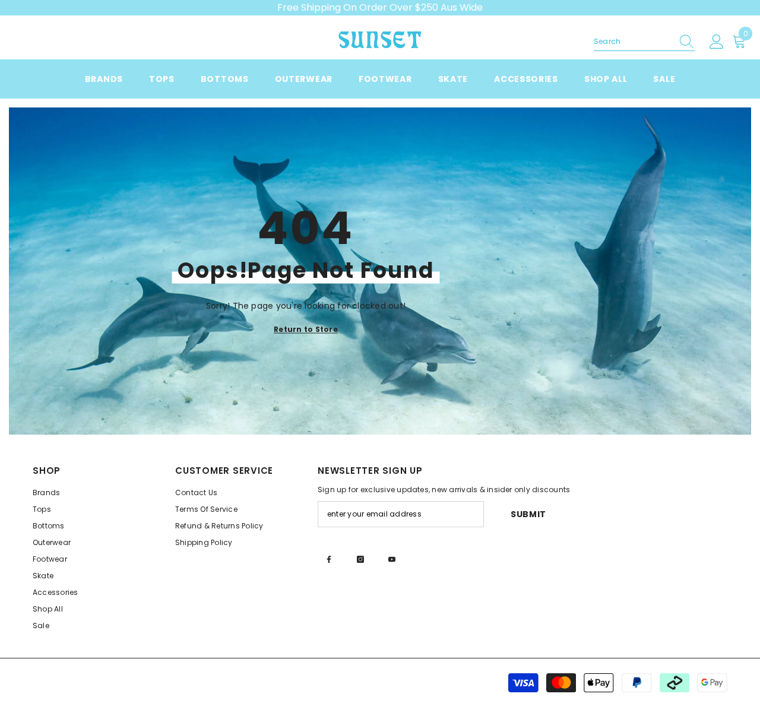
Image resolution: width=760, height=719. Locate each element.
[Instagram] (360, 559)
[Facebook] (329, 559)
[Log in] (717, 42)
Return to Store (306, 329)
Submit (528, 514)
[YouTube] (392, 559)
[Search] (644, 42)
